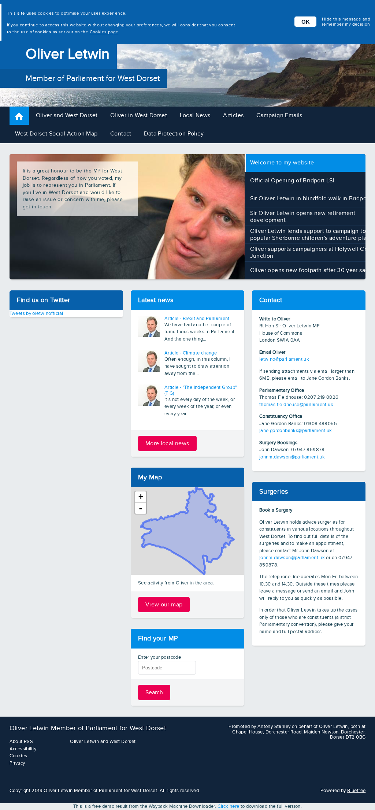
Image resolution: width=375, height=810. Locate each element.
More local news (167, 443)
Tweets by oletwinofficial (36, 313)
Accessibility (23, 749)
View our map (164, 604)
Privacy (17, 763)
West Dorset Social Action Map (56, 133)
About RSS (21, 741)
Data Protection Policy (174, 133)
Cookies (18, 756)
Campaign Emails (279, 115)
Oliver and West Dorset (67, 115)
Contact (120, 133)
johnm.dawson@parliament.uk (292, 457)
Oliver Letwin (67, 54)
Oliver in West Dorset (138, 115)
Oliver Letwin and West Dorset (102, 741)
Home (26, 115)
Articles (233, 115)
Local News (195, 115)
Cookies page (104, 31)
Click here (229, 806)
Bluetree (356, 791)
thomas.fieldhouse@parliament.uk (296, 405)
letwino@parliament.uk (284, 359)
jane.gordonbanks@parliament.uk (295, 431)
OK (305, 22)
